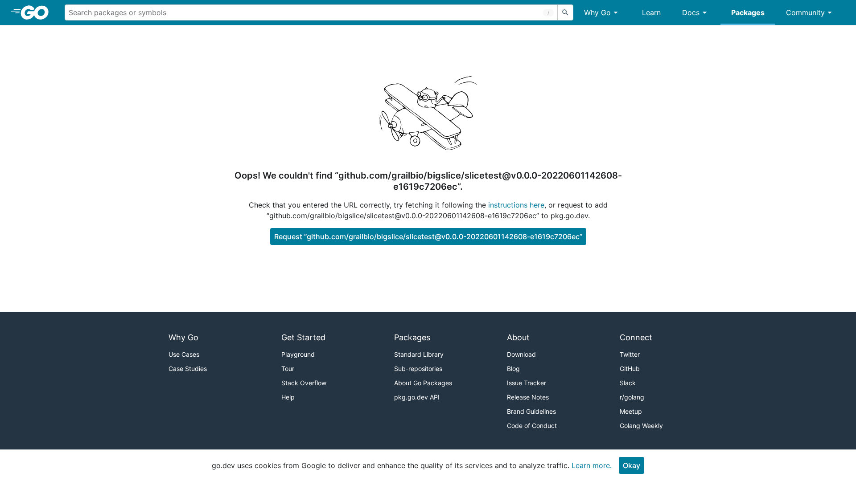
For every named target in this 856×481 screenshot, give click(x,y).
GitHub (630, 368)
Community (805, 12)
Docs (691, 12)
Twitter (630, 354)
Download (521, 354)
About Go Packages (423, 383)
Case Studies (188, 368)
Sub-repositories (418, 368)
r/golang (632, 397)
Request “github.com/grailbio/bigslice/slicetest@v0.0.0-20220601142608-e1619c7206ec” (428, 236)
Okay (631, 465)
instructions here (516, 204)
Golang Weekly (641, 425)
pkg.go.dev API (417, 397)
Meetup (631, 411)
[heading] (38, 12)
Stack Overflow (303, 383)
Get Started (303, 337)
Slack (628, 383)
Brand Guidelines (531, 411)
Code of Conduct (532, 425)
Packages (748, 12)
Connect (636, 337)
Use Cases (184, 354)
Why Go (597, 12)
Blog (513, 368)
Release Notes (528, 397)
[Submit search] (565, 12)
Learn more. (592, 465)
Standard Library (419, 354)
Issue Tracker (526, 383)
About (518, 337)
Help (288, 397)
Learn (651, 12)
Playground (298, 354)
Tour (287, 368)
